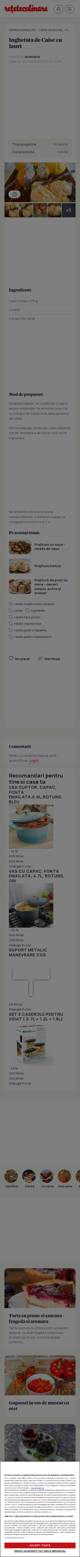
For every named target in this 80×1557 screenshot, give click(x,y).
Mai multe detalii (37, 1488)
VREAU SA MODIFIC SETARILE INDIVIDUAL (40, 1551)
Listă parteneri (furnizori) (14, 1538)
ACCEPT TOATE (40, 1545)
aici (65, 1502)
